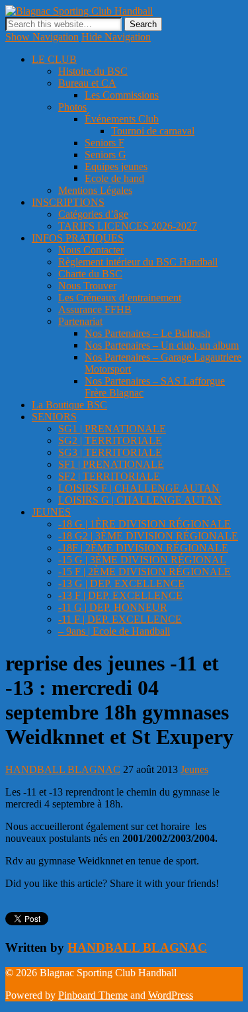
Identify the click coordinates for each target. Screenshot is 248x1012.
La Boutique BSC (69, 404)
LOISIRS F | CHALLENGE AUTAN (139, 488)
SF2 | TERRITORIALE (109, 476)
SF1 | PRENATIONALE (111, 464)
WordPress (170, 995)
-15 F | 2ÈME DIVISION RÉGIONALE (144, 571)
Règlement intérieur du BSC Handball (138, 261)
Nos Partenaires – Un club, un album (162, 345)
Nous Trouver (87, 285)
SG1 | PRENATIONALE (112, 428)
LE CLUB (54, 59)
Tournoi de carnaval (152, 130)
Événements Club (122, 118)
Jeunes (194, 769)
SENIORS (54, 416)
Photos (72, 107)
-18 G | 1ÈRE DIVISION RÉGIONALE (144, 523)
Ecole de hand (114, 178)
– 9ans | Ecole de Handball (114, 631)
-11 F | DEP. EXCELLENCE (120, 619)
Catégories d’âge (93, 214)
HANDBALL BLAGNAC (62, 769)
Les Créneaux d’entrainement (119, 297)
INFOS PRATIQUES (78, 238)
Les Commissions (122, 95)
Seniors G (105, 154)
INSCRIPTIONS (68, 202)
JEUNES (51, 512)
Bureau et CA (87, 83)
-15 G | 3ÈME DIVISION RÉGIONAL (142, 559)
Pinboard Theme (93, 995)
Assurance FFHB (95, 309)
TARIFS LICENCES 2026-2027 (127, 226)
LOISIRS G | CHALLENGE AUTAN (140, 500)
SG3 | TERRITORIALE (110, 452)
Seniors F (104, 142)
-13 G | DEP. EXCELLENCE (121, 583)
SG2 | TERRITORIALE (110, 440)
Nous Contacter (91, 249)
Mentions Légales (95, 190)
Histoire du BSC (93, 71)
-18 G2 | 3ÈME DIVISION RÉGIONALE (148, 535)
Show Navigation (42, 36)
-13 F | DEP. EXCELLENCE (120, 595)
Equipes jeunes (116, 166)
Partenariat (80, 321)
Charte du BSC (90, 273)
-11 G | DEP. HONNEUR (112, 607)
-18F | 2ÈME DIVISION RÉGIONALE (143, 547)
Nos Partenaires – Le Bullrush (147, 333)
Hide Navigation (116, 36)
